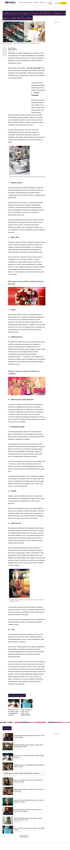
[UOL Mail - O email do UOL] (52, 3)
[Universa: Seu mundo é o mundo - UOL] (10, 2)
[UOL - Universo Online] (16, 2)
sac (48, 3)
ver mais (23, 836)
